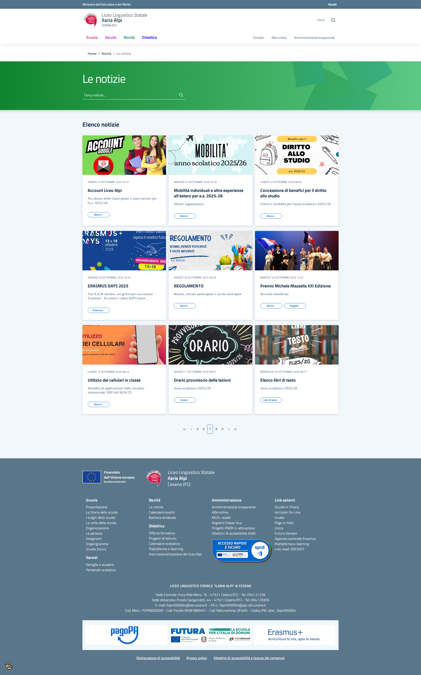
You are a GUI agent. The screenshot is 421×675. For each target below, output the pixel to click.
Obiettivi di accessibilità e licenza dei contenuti (249, 658)
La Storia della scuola (102, 512)
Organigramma (97, 543)
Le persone (94, 533)
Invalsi (279, 517)
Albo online (279, 37)
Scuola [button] (92, 37)
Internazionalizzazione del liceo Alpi (175, 554)
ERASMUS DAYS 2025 (108, 285)
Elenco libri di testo (278, 380)
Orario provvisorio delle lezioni (202, 380)
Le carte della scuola (101, 522)
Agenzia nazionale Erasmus (295, 538)
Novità (106, 53)
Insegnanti (94, 538)
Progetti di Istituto (162, 538)
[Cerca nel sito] (333, 20)
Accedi (332, 4)
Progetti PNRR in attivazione (233, 528)
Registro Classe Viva (227, 522)
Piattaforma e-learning (166, 548)
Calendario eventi (162, 512)
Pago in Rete (284, 522)
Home (92, 53)
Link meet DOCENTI (289, 549)
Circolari (258, 37)
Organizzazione (97, 528)
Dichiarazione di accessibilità (158, 658)
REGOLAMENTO (188, 285)
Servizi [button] (110, 37)
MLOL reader (221, 517)
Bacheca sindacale (162, 517)
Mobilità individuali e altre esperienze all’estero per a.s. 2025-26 (208, 193)
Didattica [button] (149, 37)
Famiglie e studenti (100, 564)
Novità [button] (130, 38)
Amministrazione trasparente (314, 37)
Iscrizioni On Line (287, 512)
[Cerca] (181, 95)
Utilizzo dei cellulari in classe (114, 380)
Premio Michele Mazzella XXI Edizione (295, 285)
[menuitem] (91, 38)
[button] (126, 637)
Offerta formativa (162, 533)
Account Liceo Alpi (105, 190)
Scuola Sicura (96, 549)
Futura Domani (286, 533)
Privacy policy (196, 658)
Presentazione (96, 507)
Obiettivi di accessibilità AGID (233, 533)
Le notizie (156, 507)
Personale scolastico (101, 569)
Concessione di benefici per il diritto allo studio (293, 193)
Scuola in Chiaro (287, 507)
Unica (279, 528)
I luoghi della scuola (100, 517)
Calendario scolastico (164, 543)
